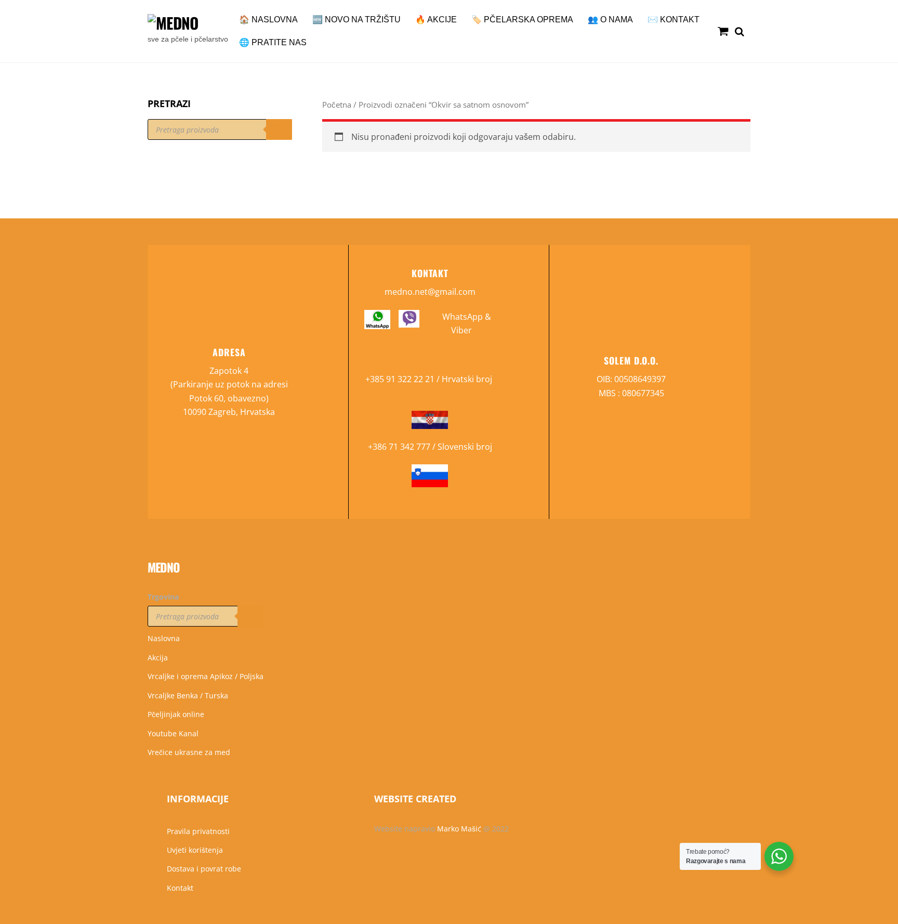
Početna (336, 104)
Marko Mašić (459, 829)
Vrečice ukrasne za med (189, 752)
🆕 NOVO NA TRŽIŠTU (356, 19)
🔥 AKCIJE (436, 19)
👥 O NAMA (610, 19)
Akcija (158, 657)
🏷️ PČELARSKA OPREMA (522, 19)
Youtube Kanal (173, 733)
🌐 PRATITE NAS (273, 42)
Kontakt (180, 888)
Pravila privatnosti (198, 831)
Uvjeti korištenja (195, 850)
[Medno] (173, 22)
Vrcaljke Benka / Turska (188, 695)
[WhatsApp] (11, 519)
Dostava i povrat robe (204, 869)
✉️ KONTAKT (673, 19)
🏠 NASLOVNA (268, 19)
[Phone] (11, 496)
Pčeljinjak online (176, 714)
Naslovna (164, 638)
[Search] (279, 129)
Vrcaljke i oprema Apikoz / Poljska (205, 676)
